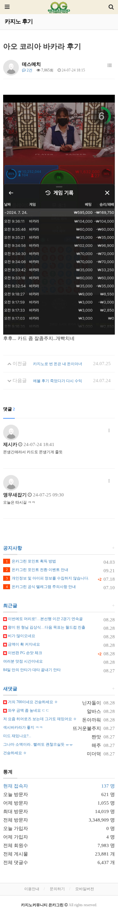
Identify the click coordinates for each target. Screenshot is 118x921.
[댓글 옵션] (109, 431)
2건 (29, 70)
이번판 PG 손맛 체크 (24, 653)
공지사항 (12, 548)
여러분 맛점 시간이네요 (23, 661)
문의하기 (57, 889)
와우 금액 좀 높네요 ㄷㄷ (28, 710)
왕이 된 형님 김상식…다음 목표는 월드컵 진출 (46, 627)
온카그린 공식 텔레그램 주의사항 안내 (41, 587)
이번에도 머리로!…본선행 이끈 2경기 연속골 (45, 619)
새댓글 (10, 688)
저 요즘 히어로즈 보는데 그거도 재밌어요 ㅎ (40, 719)
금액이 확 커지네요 (23, 644)
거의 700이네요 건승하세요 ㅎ (32, 702)
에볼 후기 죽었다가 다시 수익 (57, 381)
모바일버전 (84, 889)
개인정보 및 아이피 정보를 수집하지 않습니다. (47, 578)
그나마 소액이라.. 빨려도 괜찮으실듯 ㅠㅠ (38, 744)
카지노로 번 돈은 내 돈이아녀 (57, 364)
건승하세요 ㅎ (15, 753)
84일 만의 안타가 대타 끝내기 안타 (32, 670)
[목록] (109, 66)
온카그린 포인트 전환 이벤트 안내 (37, 570)
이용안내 (31, 889)
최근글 (10, 605)
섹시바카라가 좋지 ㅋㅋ (23, 727)
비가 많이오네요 (21, 636)
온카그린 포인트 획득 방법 (31, 561)
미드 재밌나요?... (17, 736)
